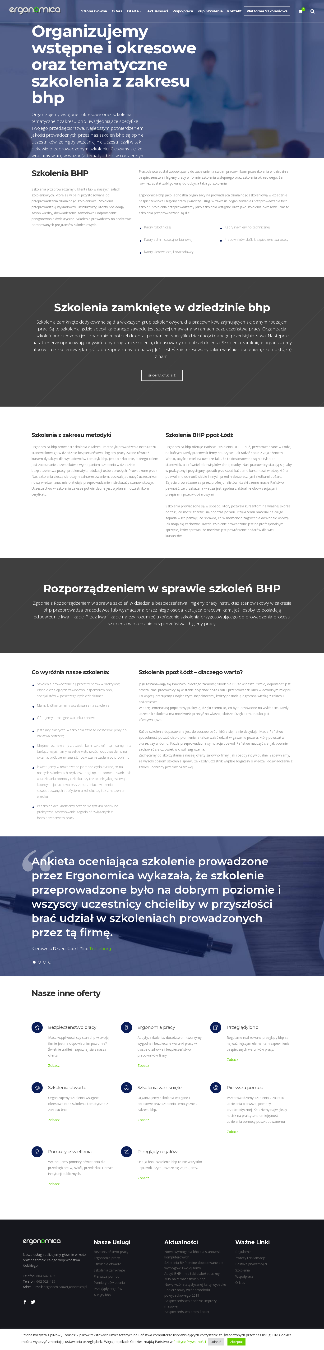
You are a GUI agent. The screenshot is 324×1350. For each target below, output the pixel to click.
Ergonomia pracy (107, 1258)
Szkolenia (242, 1270)
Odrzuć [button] (216, 1342)
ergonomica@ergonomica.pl (65, 1287)
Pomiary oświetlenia (109, 1282)
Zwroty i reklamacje (250, 1258)
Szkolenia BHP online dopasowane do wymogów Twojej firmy (193, 1265)
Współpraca (244, 1276)
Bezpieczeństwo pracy (111, 1251)
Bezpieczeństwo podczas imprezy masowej (190, 1303)
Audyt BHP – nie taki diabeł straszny (192, 1273)
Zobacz (54, 1065)
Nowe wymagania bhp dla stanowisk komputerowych (192, 1254)
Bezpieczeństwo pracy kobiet (186, 1311)
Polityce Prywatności (189, 1341)
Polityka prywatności (251, 1264)
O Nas (240, 1282)
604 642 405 (45, 1276)
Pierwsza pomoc (106, 1276)
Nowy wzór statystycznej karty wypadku (195, 1284)
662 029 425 (45, 1281)
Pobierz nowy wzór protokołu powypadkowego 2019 (187, 1293)
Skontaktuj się (162, 375)
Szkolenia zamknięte (109, 1270)
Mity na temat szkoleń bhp (184, 1279)
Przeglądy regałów (108, 1288)
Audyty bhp (102, 1295)
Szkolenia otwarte (107, 1264)
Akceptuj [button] (236, 1342)
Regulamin (243, 1251)
